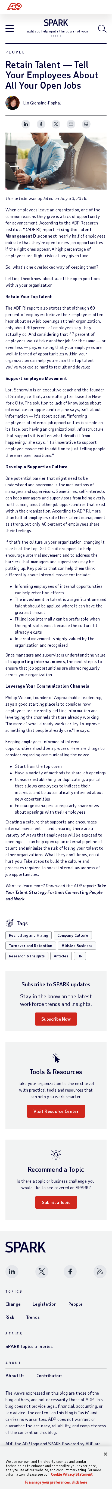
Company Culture (72, 935)
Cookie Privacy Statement (72, 1474)
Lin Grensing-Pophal (42, 102)
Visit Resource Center (56, 1111)
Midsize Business (76, 945)
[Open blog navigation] (9, 29)
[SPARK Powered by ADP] (56, 22)
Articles (61, 956)
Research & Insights (27, 956)
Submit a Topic (56, 1202)
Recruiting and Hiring (28, 935)
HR (80, 956)
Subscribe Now (56, 1018)
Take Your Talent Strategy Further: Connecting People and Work (55, 892)
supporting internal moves (37, 661)
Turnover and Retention (30, 945)
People (15, 52)
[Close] (105, 1454)
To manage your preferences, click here (56, 1482)
